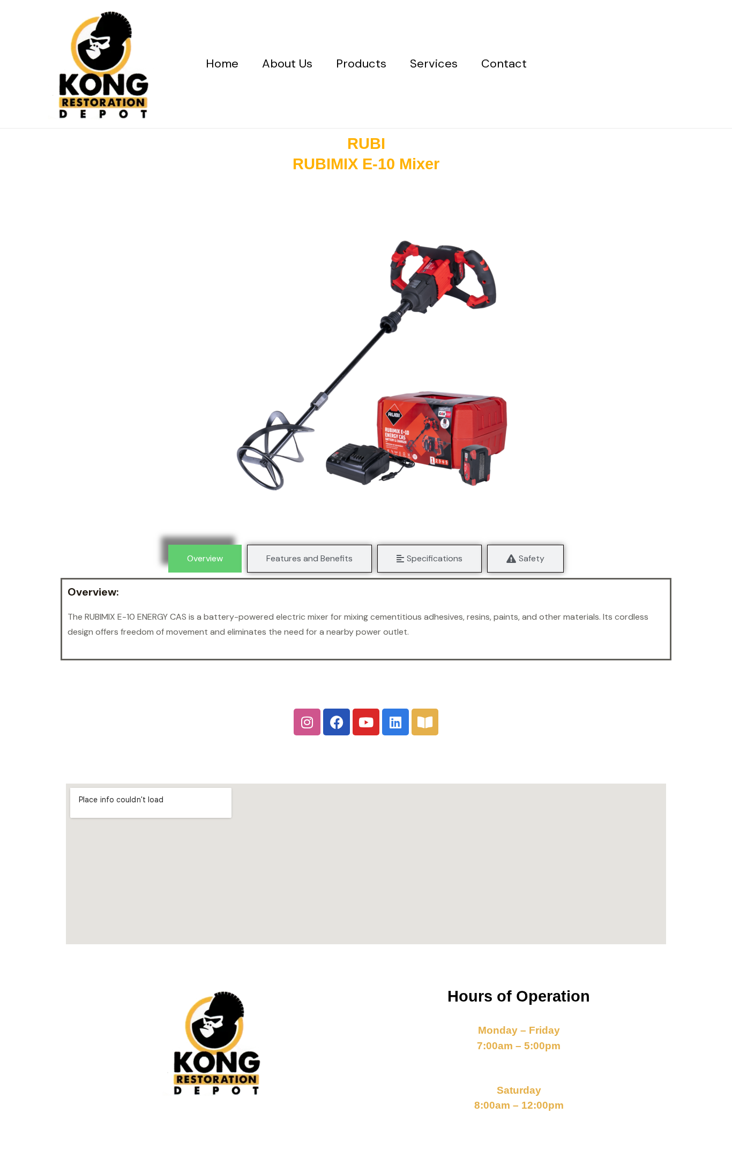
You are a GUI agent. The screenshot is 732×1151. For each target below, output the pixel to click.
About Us (287, 63)
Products (361, 63)
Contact (504, 63)
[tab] (205, 559)
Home (222, 63)
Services (434, 63)
